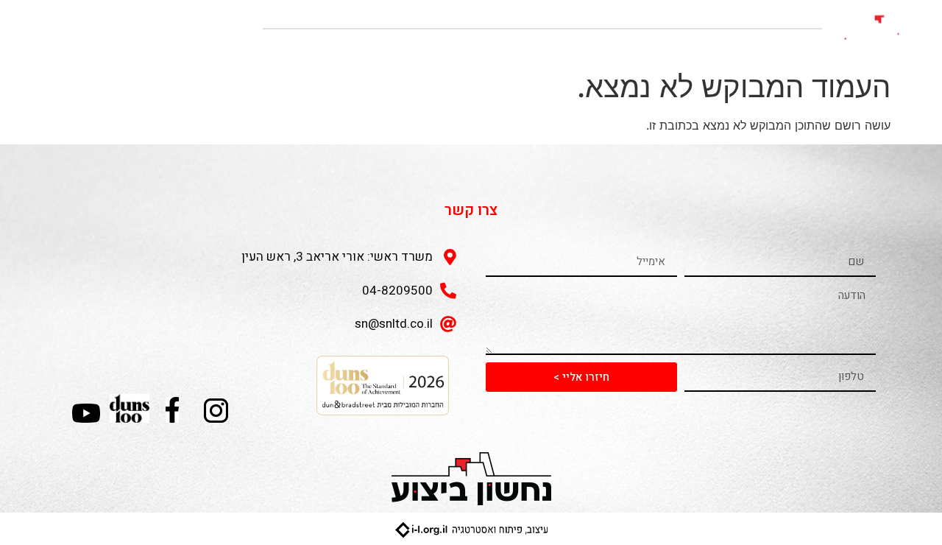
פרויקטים (727, 46)
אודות (793, 46)
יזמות (663, 46)
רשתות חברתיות (579, 46)
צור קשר (488, 46)
